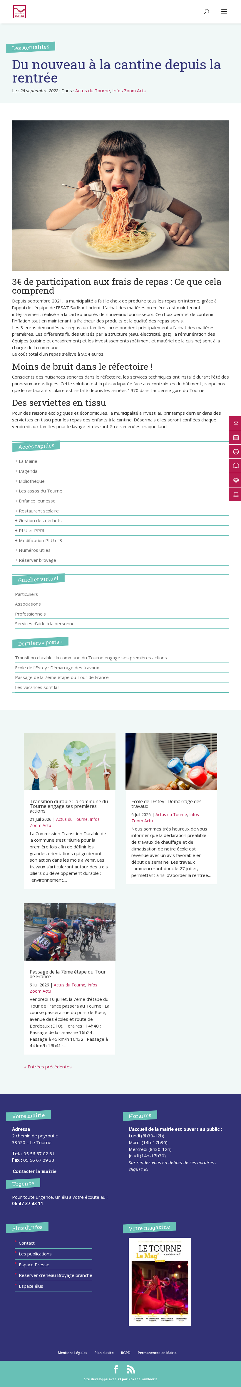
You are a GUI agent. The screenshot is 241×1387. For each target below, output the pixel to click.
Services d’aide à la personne (45, 623)
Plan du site (104, 1352)
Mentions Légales (72, 1352)
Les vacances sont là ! (37, 687)
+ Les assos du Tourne (38, 491)
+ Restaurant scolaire (37, 511)
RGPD (125, 1352)
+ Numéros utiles (33, 550)
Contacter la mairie (34, 1171)
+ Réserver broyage (35, 560)
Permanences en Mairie (157, 1352)
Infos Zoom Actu (129, 90)
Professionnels (30, 614)
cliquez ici (138, 1169)
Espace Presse (34, 1264)
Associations (28, 604)
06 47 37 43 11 (27, 1203)
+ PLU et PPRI (29, 530)
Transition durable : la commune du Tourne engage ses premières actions (91, 657)
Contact (27, 1243)
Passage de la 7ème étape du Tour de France (62, 677)
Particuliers (26, 594)
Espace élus (31, 1286)
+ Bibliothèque (30, 481)
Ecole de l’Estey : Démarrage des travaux (57, 667)
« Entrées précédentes (48, 1067)
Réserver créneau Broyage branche (55, 1275)
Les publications (35, 1254)
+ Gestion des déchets (38, 520)
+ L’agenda (26, 471)
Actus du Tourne (92, 90)
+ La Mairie (26, 461)
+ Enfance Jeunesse (35, 501)
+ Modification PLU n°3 (38, 540)
